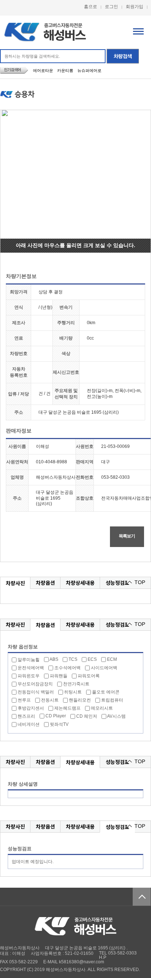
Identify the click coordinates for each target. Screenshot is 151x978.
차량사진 (15, 583)
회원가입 (134, 6)
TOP (140, 582)
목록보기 (127, 536)
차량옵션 (45, 582)
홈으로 (90, 6)
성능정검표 (117, 582)
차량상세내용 (80, 582)
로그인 (111, 6)
